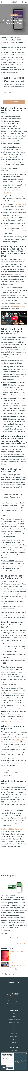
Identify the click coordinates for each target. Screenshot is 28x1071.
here (12, 775)
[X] (6, 974)
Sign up (7, 1068)
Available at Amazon (14, 1022)
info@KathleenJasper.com (15, 1003)
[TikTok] (13, 974)
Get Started (14, 102)
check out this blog (17, 306)
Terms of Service (14, 1036)
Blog (14, 1013)
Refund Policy (14, 1033)
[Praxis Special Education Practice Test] (26, 943)
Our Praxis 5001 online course (12, 829)
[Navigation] (1, 2)
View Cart (14, 1050)
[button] (10, 937)
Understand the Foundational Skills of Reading (17, 965)
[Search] (22, 2)
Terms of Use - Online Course (14, 1019)
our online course (18, 739)
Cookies (14, 1039)
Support (14, 1016)
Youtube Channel (14, 1025)
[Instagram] (9, 974)
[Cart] (26, 2)
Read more (5, 933)
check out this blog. (11, 721)
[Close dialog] (26, 1053)
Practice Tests (14, 15)
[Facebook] (2, 974)
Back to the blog (14, 982)
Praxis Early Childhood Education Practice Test (13, 898)
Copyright (14, 1042)
